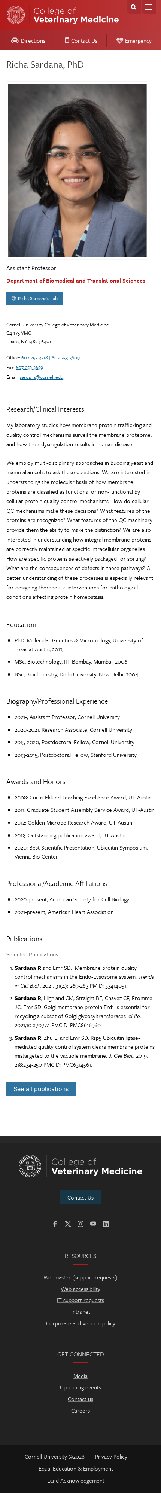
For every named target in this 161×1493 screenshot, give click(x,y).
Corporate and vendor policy (80, 1323)
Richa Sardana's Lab (38, 298)
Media (80, 1376)
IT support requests (80, 1300)
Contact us (80, 1399)
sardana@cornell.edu (41, 377)
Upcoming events (80, 1387)
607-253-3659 (29, 367)
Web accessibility (80, 1289)
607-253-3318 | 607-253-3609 (50, 357)
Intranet (80, 1311)
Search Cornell (134, 7)
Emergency (138, 40)
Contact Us (84, 40)
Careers (80, 1410)
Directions (33, 40)
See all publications (41, 1089)
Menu (149, 7)
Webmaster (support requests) (80, 1277)
